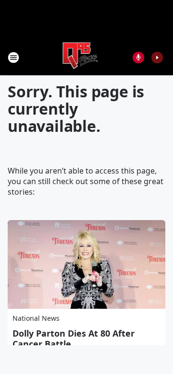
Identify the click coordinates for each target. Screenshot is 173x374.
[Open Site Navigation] (13, 57)
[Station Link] (80, 57)
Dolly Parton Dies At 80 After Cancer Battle (73, 338)
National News (36, 318)
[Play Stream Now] (157, 57)
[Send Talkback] (138, 57)
